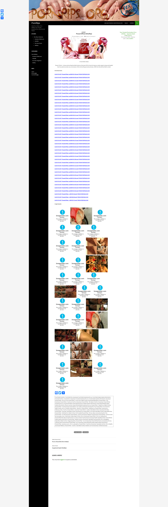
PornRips (35, 23)
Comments (34, 74)
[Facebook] (2, 11)
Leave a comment (90, 36)
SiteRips (132, 23)
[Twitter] (2, 14)
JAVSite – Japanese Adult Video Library (128, 34)
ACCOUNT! (130, 38)
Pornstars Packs (38, 43)
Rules (126, 23)
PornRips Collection (38, 37)
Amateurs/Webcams (39, 39)
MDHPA (36, 41)
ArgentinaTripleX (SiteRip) (59, 447)
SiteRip (84, 32)
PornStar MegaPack (36, 60)
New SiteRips (34, 54)
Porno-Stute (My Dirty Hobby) (60, 440)
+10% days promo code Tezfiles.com (113, 23)
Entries (34, 73)
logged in (62, 459)
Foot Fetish (78, 432)
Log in (32, 71)
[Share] (2, 18)
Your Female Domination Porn (128, 32)
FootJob (85, 432)
